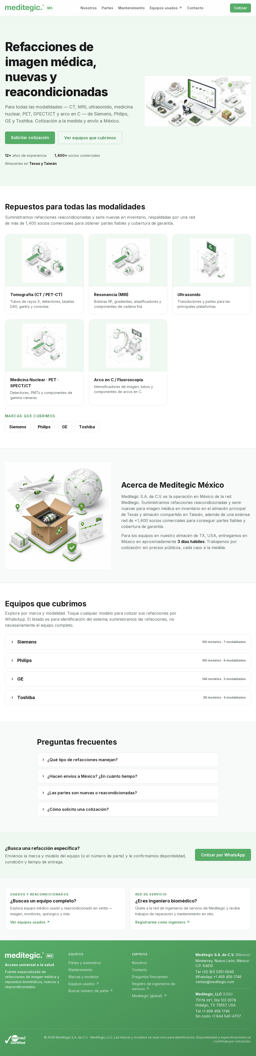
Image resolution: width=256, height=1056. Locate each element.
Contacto (195, 8)
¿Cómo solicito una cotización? (78, 809)
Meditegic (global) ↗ (149, 996)
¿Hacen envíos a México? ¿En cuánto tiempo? (92, 776)
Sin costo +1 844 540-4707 (218, 1016)
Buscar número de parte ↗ (90, 991)
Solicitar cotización (30, 137)
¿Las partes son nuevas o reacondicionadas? (92, 792)
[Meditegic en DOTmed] (15, 1039)
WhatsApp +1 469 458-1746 (219, 977)
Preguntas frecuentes (150, 977)
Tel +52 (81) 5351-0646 (215, 972)
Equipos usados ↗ (166, 8)
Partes (107, 8)
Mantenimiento (131, 8)
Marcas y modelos (83, 977)
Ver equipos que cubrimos (90, 137)
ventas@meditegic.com (215, 982)
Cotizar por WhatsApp (223, 854)
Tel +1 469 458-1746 (213, 1011)
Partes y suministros (84, 963)
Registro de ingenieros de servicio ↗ (153, 986)
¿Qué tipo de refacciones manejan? (82, 759)
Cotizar (240, 8)
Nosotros (88, 8)
